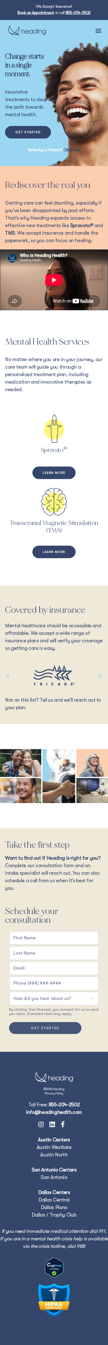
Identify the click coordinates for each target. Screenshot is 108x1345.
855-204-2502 (78, 13)
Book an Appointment (35, 13)
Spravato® (81, 225)
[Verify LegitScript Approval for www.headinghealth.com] (54, 1267)
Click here (72, 150)
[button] (98, 31)
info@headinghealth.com (54, 1112)
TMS (10, 233)
